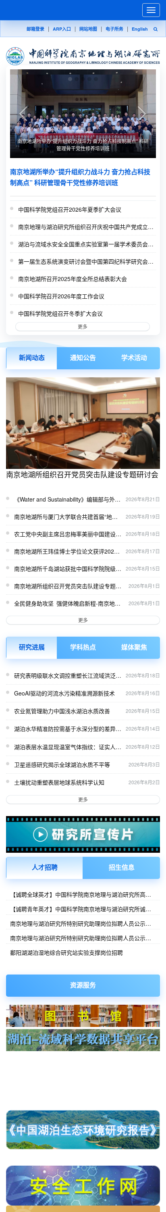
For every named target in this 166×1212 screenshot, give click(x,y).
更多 (82, 326)
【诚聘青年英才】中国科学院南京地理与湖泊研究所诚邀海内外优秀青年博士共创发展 (80, 909)
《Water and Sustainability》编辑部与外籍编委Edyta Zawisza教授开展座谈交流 (67, 499)
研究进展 (32, 647)
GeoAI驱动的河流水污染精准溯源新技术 (64, 693)
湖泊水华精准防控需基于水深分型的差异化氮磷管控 (68, 729)
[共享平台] (83, 1040)
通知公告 (83, 357)
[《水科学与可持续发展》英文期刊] (83, 1096)
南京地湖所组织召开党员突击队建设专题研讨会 (82, 474)
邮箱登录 (35, 29)
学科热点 (83, 647)
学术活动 (134, 357)
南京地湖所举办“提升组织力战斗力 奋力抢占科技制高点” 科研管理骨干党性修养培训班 (83, 144)
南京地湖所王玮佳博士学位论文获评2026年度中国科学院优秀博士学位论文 (65, 551)
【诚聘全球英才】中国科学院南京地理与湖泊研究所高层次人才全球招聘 (80, 894)
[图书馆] (83, 1016)
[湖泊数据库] (83, 1057)
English (140, 29)
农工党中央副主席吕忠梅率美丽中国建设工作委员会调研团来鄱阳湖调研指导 (67, 534)
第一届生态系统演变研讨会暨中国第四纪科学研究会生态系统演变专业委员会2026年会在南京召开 (86, 261)
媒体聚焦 (134, 647)
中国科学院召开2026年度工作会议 (61, 296)
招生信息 (122, 867)
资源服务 (83, 984)
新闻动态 (32, 357)
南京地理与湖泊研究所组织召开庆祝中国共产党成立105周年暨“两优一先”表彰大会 (83, 227)
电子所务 (114, 29)
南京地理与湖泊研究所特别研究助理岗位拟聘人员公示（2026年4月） (77, 938)
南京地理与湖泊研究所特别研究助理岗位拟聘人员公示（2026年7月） (77, 923)
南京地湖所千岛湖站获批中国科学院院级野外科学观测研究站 (67, 568)
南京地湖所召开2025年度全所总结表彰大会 (72, 279)
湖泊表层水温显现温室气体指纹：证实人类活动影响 (68, 747)
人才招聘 (45, 867)
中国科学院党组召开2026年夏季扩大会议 (69, 209)
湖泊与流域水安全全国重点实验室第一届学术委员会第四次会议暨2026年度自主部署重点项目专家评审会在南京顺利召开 (86, 244)
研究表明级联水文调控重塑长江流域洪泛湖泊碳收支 (68, 675)
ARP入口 (62, 29)
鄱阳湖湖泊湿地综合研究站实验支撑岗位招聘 (66, 952)
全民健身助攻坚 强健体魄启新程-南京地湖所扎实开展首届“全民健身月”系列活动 (67, 603)
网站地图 (88, 29)
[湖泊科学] (83, 1080)
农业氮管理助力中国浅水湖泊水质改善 (62, 711)
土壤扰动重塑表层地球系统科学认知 (59, 782)
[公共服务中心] (83, 1065)
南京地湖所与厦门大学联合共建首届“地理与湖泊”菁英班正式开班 (66, 516)
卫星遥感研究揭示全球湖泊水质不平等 (62, 764)
